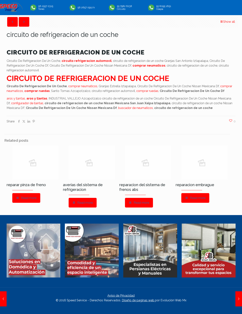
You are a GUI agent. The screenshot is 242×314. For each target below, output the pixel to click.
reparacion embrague (195, 185)
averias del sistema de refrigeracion (83, 187)
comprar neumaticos (149, 65)
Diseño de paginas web (138, 300)
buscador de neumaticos (135, 108)
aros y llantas (16, 98)
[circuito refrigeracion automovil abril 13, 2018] (238, 298)
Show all (229, 21)
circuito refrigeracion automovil (87, 61)
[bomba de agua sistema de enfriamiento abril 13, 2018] (3, 298)
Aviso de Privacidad (121, 295)
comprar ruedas (37, 91)
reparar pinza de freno (26, 185)
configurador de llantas (27, 103)
